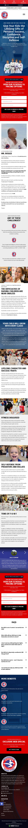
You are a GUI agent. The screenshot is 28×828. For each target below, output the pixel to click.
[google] (6, 796)
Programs (3, 802)
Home (2, 800)
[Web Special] (23, 2)
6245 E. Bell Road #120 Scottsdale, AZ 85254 (10, 789)
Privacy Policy (18, 820)
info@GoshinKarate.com (7, 793)
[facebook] (2, 796)
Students (20, 5)
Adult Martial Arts (7, 807)
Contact (3, 815)
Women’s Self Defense (8, 811)
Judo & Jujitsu (6, 809)
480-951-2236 (6, 791)
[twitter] (4, 796)
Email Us (7, 5)
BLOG (2, 813)
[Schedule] (14, 2)
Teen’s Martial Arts (7, 806)
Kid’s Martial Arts (7, 804)
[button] (1, 803)
